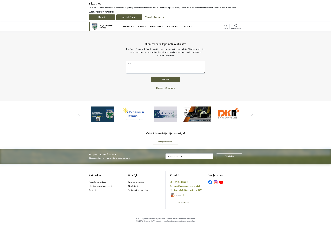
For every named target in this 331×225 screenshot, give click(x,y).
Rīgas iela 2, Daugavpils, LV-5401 (188, 190)
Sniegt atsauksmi (165, 141)
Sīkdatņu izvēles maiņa (138, 190)
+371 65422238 (181, 182)
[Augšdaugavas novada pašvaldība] (102, 26)
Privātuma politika (136, 182)
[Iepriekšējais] (79, 114)
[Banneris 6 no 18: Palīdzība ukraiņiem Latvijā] (134, 114)
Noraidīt (101, 17)
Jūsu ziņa (131, 63)
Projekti (92, 190)
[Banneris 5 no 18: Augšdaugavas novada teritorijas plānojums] (102, 114)
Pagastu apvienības (97, 182)
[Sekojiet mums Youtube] (221, 182)
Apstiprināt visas (129, 17)
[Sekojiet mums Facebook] (210, 182)
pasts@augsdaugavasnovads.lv (187, 186)
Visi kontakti (183, 202)
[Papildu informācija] (183, 195)
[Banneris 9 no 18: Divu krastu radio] (228, 114)
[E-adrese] (175, 195)
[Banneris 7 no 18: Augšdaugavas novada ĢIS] (165, 114)
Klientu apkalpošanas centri (101, 186)
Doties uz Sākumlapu (165, 88)
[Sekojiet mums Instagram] (216, 182)
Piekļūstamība (134, 186)
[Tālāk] (252, 114)
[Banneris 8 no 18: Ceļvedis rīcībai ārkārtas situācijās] (197, 114)
